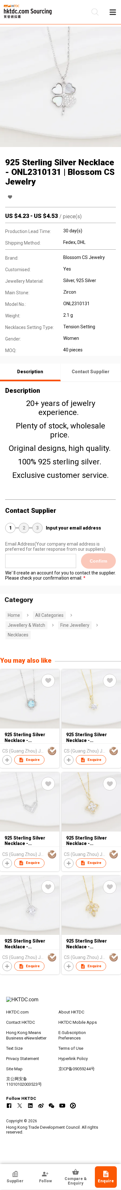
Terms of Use (70, 1048)
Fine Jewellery (74, 625)
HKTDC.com (17, 1012)
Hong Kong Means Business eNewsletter (26, 1035)
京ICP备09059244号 (76, 1068)
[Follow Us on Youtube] (62, 1105)
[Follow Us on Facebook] (9, 1105)
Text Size (14, 1048)
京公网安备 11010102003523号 (24, 1081)
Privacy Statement (22, 1058)
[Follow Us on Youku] (73, 1105)
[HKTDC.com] (60, 1003)
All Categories (49, 615)
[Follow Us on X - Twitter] (20, 1105)
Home (14, 615)
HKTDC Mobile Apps (77, 1022)
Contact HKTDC (20, 1022)
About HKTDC (71, 1012)
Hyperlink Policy (73, 1058)
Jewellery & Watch (26, 625)
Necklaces (18, 634)
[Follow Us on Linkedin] (30, 1105)
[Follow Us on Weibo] (41, 1105)
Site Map (14, 1068)
